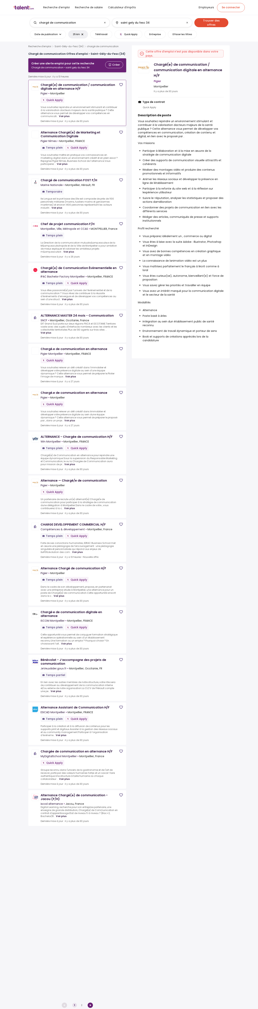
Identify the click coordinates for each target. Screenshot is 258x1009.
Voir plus (64, 116)
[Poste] (66, 23)
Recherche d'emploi (39, 46)
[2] (90, 1005)
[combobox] (69, 23)
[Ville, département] (148, 23)
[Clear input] (105, 23)
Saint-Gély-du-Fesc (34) (69, 46)
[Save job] (121, 84)
